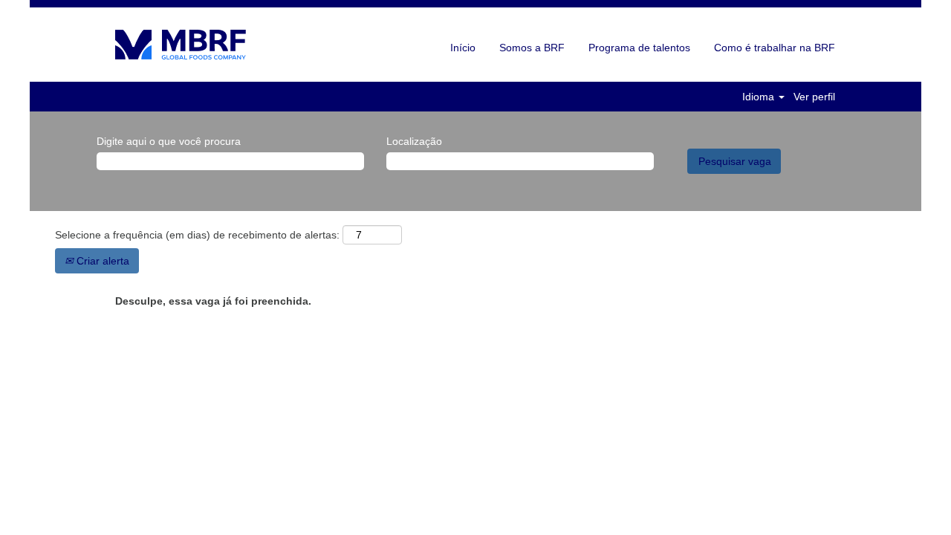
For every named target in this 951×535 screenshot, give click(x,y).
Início (463, 48)
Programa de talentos (639, 48)
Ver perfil (814, 97)
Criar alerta (101, 261)
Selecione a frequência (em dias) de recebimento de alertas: (197, 235)
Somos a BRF (532, 48)
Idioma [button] (759, 97)
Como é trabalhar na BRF (774, 48)
